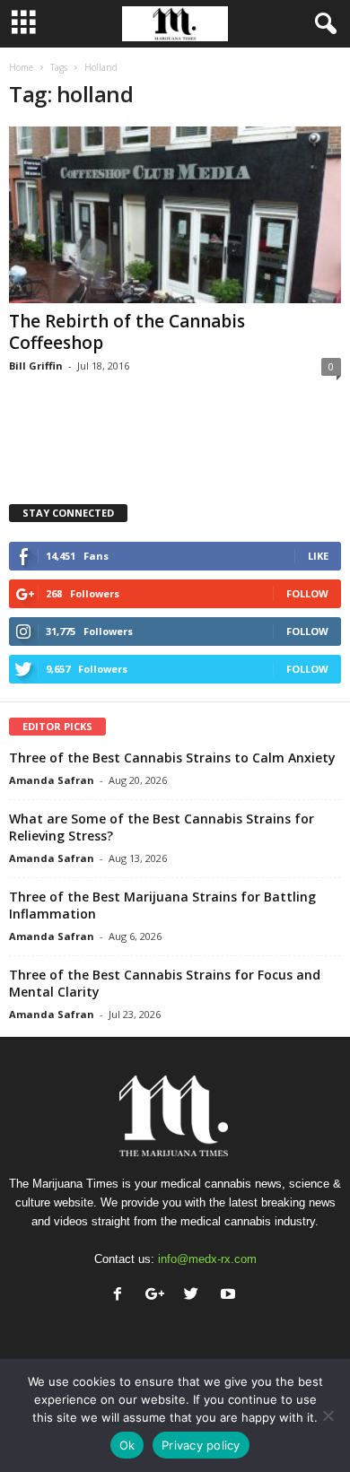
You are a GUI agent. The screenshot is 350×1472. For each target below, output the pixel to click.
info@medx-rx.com (207, 1259)
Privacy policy (201, 1445)
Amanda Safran (51, 780)
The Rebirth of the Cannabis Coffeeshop (127, 331)
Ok (127, 1445)
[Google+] (158, 1295)
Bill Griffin (36, 365)
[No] (328, 1415)
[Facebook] (121, 1295)
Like (318, 555)
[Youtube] (230, 1295)
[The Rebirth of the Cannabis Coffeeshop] (175, 214)
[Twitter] (195, 1295)
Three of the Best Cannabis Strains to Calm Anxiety (172, 757)
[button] (322, 24)
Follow (307, 593)
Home (21, 67)
